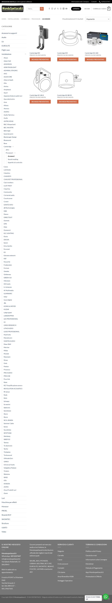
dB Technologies (9, 208)
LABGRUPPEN (9, 316)
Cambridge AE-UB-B (37, 95)
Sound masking (13, 159)
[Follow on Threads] (61, 9)
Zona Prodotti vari (10, 490)
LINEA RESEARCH (10, 325)
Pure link (7, 379)
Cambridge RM (35, 53)
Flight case (6, 50)
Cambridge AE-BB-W (64, 95)
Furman (6, 268)
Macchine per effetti (9, 502)
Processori (36, 19)
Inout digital (8, 300)
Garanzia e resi (91, 555)
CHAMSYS (7, 176)
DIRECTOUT (8, 217)
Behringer (7, 131)
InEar (5, 297)
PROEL (4, 511)
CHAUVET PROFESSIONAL (13, 179)
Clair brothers (8, 182)
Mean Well (7, 344)
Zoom (6, 493)
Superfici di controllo (15, 162)
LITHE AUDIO (8, 328)
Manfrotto (7, 335)
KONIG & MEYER (10, 306)
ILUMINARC (8, 293)
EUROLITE (6, 46)
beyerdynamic (8, 134)
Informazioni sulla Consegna (80, 2)
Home (4, 19)
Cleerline (7, 189)
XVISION (7, 484)
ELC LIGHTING (9, 233)
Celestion (7, 173)
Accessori (11, 156)
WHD (6, 477)
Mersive (6, 347)
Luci (3, 498)
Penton (6, 366)
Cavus (6, 167)
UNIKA (6, 461)
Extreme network (9, 255)
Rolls (5, 398)
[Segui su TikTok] (55, 9)
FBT (5, 259)
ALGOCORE (8, 77)
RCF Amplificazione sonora (13, 385)
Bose (5, 143)
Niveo (6, 360)
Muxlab (6, 354)
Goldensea (7, 274)
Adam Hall (7, 61)
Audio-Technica (9, 115)
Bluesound (7, 140)
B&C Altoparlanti (10, 124)
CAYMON (7, 170)
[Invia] (42, 9)
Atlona (6, 105)
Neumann (7, 357)
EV (5, 252)
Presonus (7, 370)
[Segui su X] (58, 9)
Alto (5, 83)
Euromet (7, 249)
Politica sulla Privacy (93, 551)
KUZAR (6, 309)
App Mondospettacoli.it (95, 572)
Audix (6, 118)
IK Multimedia (8, 290)
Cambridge (25, 19)
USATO (4, 527)
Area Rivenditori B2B (66, 576)
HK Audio (7, 284)
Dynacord (7, 230)
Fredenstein (8, 265)
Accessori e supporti (9, 33)
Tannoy (6, 442)
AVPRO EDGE (8, 121)
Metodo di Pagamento (94, 568)
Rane (5, 382)
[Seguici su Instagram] (52, 9)
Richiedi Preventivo (40, 59)
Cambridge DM (62, 53)
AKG (5, 74)
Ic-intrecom (8, 287)
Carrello (61, 555)
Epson (6, 243)
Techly (6, 449)
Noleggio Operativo (65, 581)
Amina (6, 86)
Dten (5, 227)
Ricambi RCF (6, 515)
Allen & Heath (8, 80)
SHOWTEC (6, 519)
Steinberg (7, 436)
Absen (6, 58)
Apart (6, 93)
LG (4, 322)
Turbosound (8, 455)
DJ (3, 41)
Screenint (7, 404)
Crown (6, 201)
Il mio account (63, 564)
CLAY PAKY (8, 186)
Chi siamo (61, 572)
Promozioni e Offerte (94, 576)
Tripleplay (7, 452)
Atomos (6, 108)
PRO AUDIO (8, 373)
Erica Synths (8, 246)
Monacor (5, 506)
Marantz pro (8, 338)
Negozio (61, 551)
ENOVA (6, 240)
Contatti (94, 2)
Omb (5, 363)
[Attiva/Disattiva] (25, 54)
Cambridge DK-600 (91, 53)
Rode (5, 395)
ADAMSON (8, 64)
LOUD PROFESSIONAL (11, 331)
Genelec (6, 271)
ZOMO (6, 487)
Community (8, 192)
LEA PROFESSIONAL (11, 319)
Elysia (6, 236)
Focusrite (7, 262)
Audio (4, 37)
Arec (5, 102)
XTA (5, 480)
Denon (6, 214)
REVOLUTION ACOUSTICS (13, 389)
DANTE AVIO (8, 205)
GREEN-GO (8, 278)
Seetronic (7, 408)
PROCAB (7, 376)
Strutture (5, 523)
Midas (6, 350)
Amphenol (7, 89)
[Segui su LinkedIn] (63, 9)
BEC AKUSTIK (8, 127)
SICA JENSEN (8, 420)
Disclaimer (90, 564)
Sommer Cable (9, 423)
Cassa (60, 559)
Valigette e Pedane (10, 468)
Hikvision (7, 281)
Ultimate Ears (8, 458)
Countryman (8, 198)
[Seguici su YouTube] (66, 9)
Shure (6, 414)
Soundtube (7, 430)
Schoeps (6, 401)
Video (4, 532)
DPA (5, 224)
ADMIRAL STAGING (11, 70)
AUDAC (6, 112)
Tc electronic (8, 446)
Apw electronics (9, 99)
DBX (5, 211)
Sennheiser (7, 411)
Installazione (13, 19)
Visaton (6, 471)
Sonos (6, 427)
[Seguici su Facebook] (49, 9)
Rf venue (7, 392)
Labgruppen (8, 312)
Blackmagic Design (10, 137)
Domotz (6, 220)
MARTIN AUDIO (9, 341)
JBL (5, 303)
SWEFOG (7, 439)
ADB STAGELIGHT (10, 67)
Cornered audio (9, 195)
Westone (7, 474)
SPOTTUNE (7, 433)
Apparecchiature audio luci (13, 96)
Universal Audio (9, 465)
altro (7, 150)
